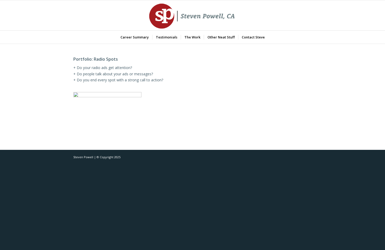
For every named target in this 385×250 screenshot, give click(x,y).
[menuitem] (134, 37)
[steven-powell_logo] (192, 15)
